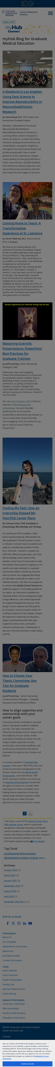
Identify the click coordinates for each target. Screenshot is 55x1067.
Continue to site (27, 1064)
